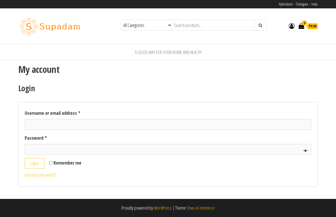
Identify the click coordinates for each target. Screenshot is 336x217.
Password (36, 138)
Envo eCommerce (201, 208)
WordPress (163, 208)
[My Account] (292, 26)
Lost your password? (40, 175)
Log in (34, 163)
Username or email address (52, 113)
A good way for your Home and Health (168, 52)
